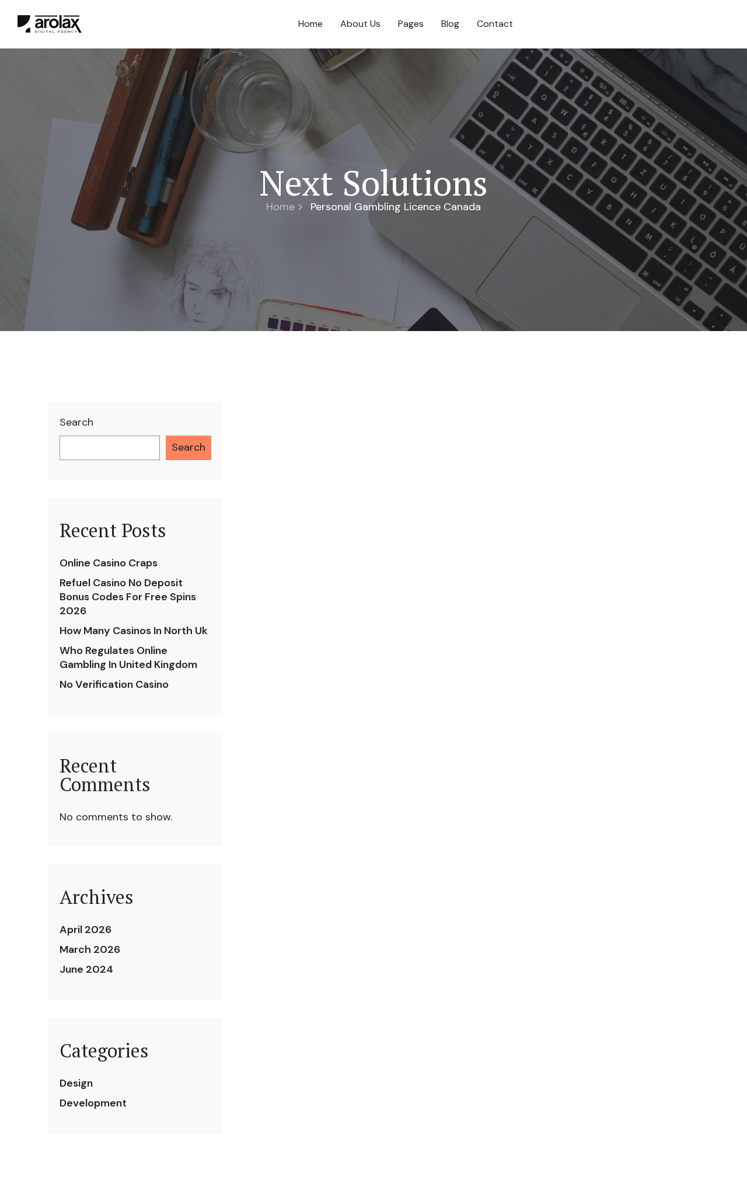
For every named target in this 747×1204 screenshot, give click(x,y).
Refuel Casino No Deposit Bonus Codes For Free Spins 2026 (128, 597)
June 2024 (86, 969)
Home (310, 24)
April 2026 (85, 930)
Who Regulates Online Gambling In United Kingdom (128, 657)
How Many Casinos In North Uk (134, 631)
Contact (495, 24)
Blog (450, 24)
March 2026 (90, 949)
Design (76, 1083)
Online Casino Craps (109, 563)
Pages (411, 24)
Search (76, 422)
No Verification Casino (114, 684)
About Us (360, 24)
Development (93, 1103)
